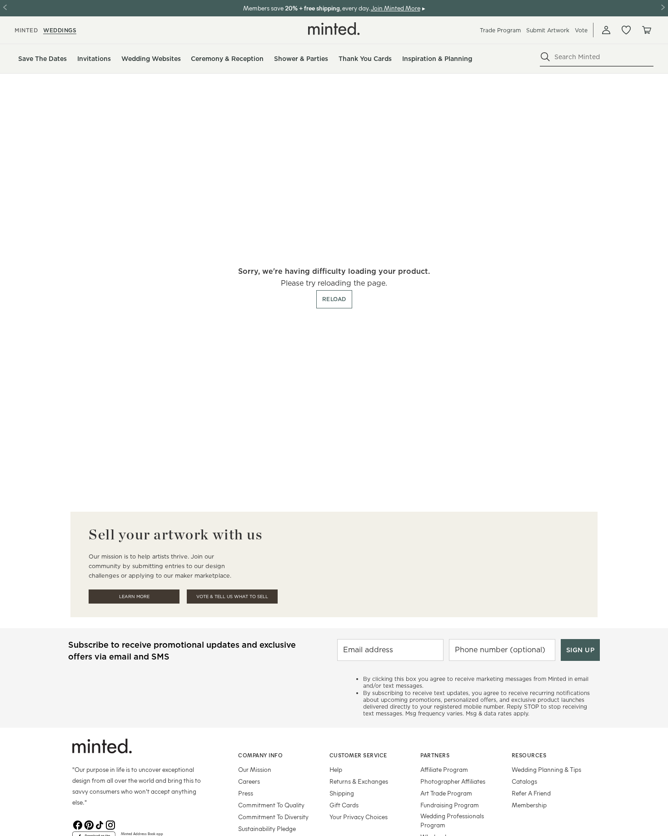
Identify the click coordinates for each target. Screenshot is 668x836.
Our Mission (254, 769)
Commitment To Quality (271, 805)
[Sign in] (606, 30)
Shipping (341, 793)
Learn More (134, 596)
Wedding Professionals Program (452, 820)
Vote (581, 30)
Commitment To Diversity (273, 816)
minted (26, 30)
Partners (434, 755)
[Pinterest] (88, 824)
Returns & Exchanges (358, 781)
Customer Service (358, 755)
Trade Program (500, 30)
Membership (529, 805)
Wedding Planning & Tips (546, 769)
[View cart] (646, 30)
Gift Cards (344, 805)
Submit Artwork (547, 30)
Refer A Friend (531, 793)
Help (335, 769)
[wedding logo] (334, 28)
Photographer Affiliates (452, 781)
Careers (249, 781)
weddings (59, 30)
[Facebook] (77, 824)
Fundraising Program (449, 805)
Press (245, 793)
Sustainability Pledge (267, 828)
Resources (529, 755)
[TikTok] (99, 824)
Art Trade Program (446, 793)
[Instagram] (110, 824)
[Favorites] (626, 30)
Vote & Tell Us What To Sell (232, 596)
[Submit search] (545, 56)
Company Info (260, 755)
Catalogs (524, 781)
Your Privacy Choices (358, 816)
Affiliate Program (444, 769)
